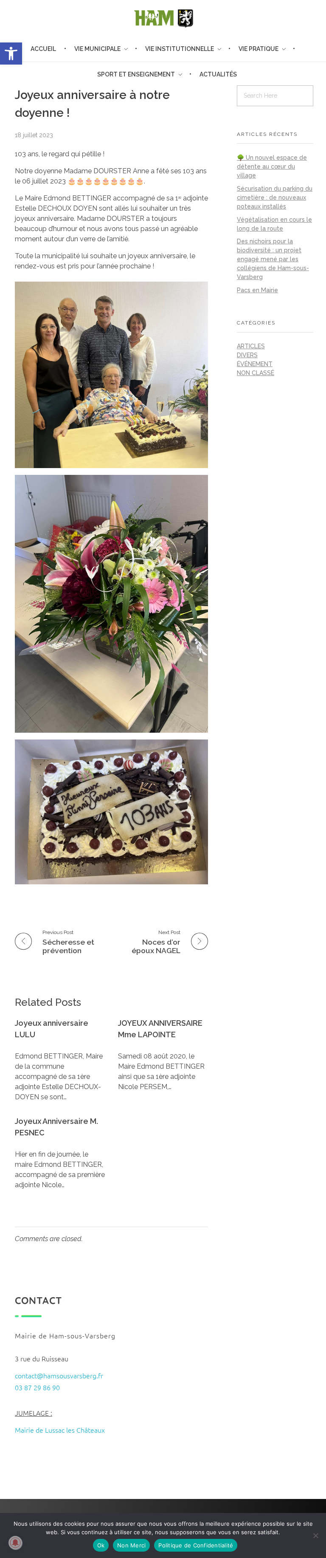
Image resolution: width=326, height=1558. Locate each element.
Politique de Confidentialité (195, 1545)
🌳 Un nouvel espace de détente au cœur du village (272, 166)
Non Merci (131, 1545)
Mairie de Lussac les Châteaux (60, 1429)
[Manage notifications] (15, 1543)
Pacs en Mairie (257, 290)
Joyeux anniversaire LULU (51, 1029)
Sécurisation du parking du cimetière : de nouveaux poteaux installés (274, 197)
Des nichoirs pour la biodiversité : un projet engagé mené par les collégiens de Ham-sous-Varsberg (273, 259)
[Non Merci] (315, 1535)
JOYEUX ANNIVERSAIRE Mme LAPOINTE (160, 1029)
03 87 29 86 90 (37, 1387)
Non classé (255, 373)
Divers (247, 355)
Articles (251, 346)
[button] (11, 53)
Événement (255, 364)
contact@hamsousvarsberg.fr (59, 1375)
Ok (101, 1545)
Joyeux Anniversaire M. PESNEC (56, 1127)
